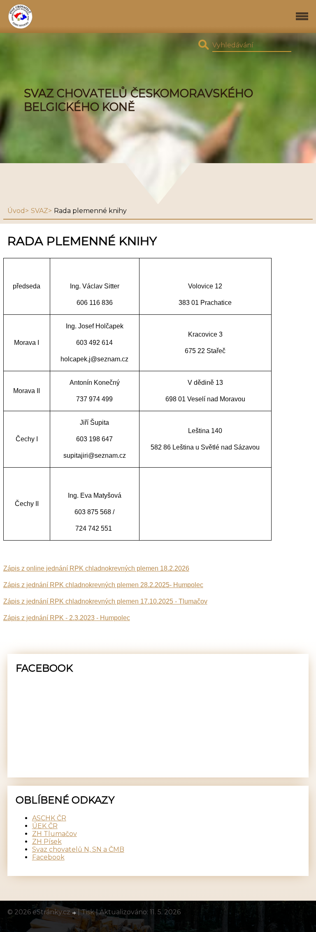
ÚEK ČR (45, 826)
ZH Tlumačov (54, 834)
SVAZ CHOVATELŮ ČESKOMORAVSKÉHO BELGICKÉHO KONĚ (138, 100)
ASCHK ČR (49, 818)
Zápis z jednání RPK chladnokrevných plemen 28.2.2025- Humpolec (103, 584)
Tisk (87, 912)
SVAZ (39, 211)
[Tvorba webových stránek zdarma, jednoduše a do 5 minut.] (75, 913)
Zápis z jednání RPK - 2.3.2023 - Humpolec (66, 617)
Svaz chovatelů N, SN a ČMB (78, 849)
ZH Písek (47, 841)
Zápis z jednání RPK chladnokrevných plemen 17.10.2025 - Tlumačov (105, 601)
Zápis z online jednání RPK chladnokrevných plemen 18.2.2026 (96, 568)
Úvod (16, 211)
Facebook (48, 857)
